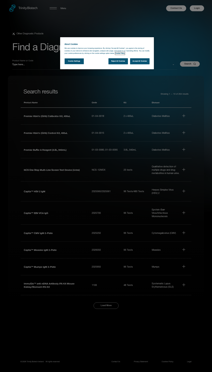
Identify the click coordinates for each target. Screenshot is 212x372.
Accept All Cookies (140, 61)
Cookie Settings (74, 61)
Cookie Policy (120, 53)
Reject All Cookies (118, 61)
